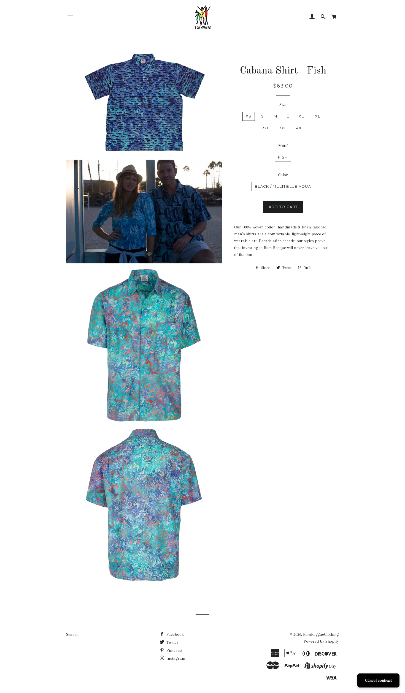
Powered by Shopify (321, 641)
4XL (300, 128)
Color (283, 174)
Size (283, 104)
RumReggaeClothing (321, 634)
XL (301, 116)
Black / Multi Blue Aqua (283, 186)
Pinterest (173, 650)
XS (249, 116)
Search (72, 634)
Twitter (172, 642)
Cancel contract (378, 680)
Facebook (174, 634)
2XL (265, 128)
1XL (317, 116)
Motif (283, 145)
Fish (283, 157)
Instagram (175, 658)
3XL (283, 128)
